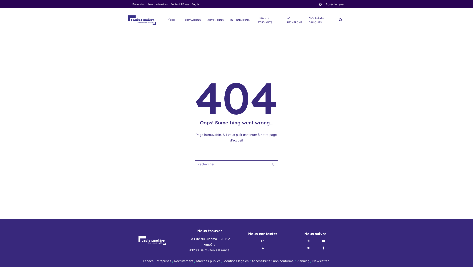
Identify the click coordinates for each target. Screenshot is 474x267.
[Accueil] (152, 240)
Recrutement (183, 261)
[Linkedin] (308, 248)
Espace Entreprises (157, 261)
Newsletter (321, 261)
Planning (303, 261)
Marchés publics (208, 261)
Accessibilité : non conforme (273, 261)
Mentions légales (236, 261)
